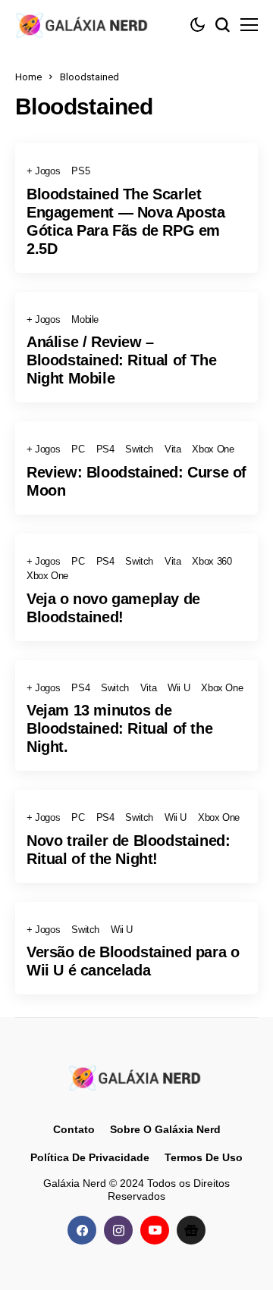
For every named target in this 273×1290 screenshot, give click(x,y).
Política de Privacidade (89, 1157)
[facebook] (81, 1230)
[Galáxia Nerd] (83, 25)
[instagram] (118, 1230)
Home (28, 77)
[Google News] (191, 1230)
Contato (74, 1129)
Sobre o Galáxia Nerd (165, 1129)
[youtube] (154, 1230)
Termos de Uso (204, 1157)
